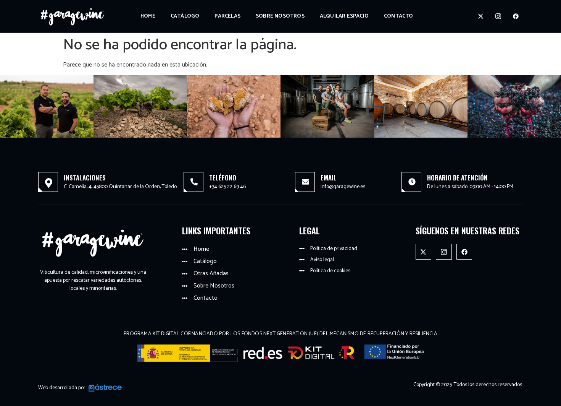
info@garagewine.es (343, 186)
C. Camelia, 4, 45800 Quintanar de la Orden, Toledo (120, 186)
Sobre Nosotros (280, 16)
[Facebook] (516, 16)
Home (147, 16)
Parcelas (227, 16)
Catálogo (185, 16)
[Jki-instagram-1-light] (498, 16)
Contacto (398, 16)
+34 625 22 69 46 (227, 186)
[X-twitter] (481, 16)
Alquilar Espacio (344, 16)
